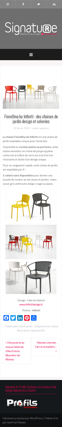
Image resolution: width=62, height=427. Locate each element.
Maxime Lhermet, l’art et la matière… (45, 344)
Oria (55, 418)
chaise (54, 326)
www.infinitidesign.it (31, 304)
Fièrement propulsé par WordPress (23, 418)
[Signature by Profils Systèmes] (31, 28)
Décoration (25, 326)
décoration (23, 330)
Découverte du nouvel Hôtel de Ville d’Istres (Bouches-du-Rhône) (15, 351)
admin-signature (40, 128)
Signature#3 (38, 330)
